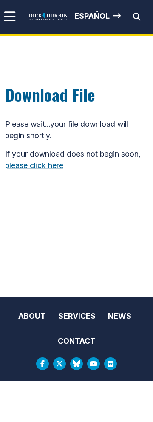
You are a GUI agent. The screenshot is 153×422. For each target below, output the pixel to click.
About (32, 315)
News (119, 315)
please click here (34, 165)
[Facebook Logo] (42, 363)
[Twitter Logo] (59, 363)
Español (92, 15)
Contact (77, 340)
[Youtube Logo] (93, 363)
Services (77, 315)
